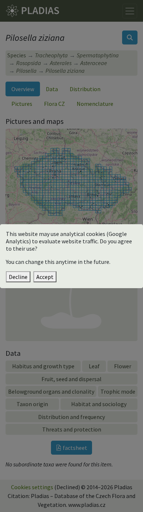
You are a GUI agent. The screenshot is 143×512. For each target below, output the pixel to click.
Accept (45, 276)
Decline (18, 276)
